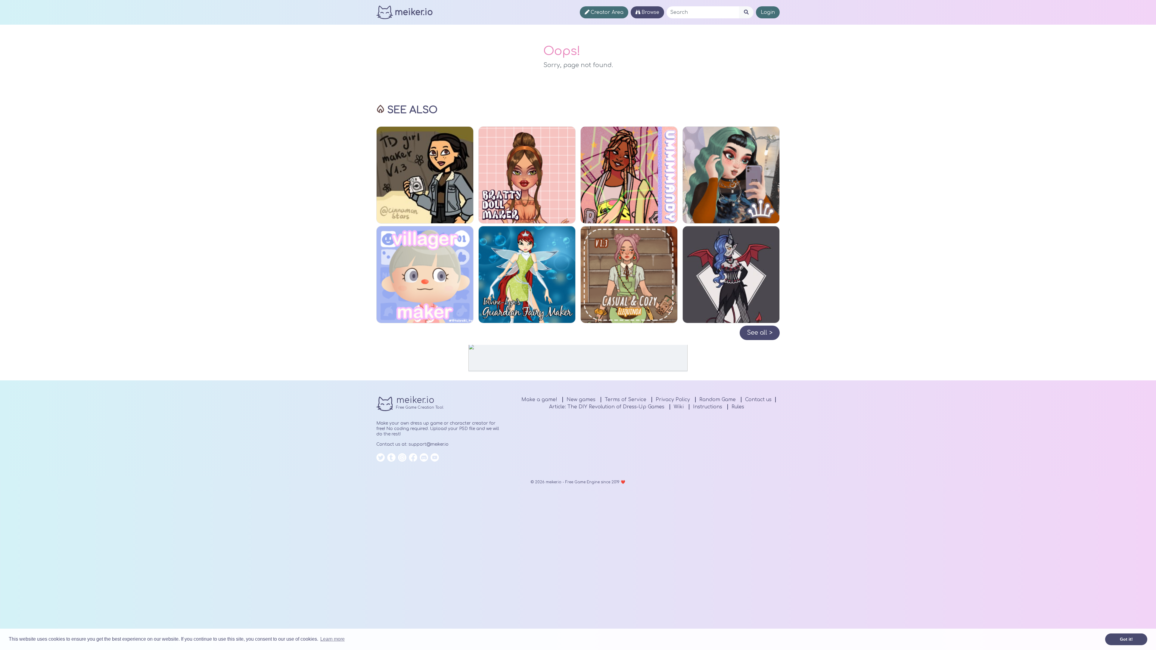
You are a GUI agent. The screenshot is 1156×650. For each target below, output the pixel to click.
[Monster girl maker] (731, 274)
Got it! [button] (1126, 639)
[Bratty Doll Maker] (527, 175)
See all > (759, 332)
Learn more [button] (332, 639)
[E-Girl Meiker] (731, 175)
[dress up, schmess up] (629, 175)
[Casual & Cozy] (629, 274)
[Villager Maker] (425, 274)
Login (768, 12)
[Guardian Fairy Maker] (527, 274)
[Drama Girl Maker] (425, 175)
